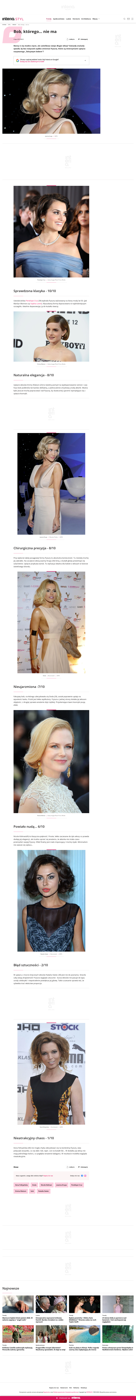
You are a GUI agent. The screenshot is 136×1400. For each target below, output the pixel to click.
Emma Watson (20, 1191)
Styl (9, 24)
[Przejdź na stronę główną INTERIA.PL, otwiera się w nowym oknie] (8, 18)
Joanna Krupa (61, 1185)
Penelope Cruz (32, 300)
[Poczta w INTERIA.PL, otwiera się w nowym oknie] (128, 18)
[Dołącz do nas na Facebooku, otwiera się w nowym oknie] (82, 1176)
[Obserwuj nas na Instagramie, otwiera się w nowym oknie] (85, 1176)
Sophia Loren (36, 303)
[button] (96, 18)
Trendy (14, 24)
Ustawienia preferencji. (72, 1392)
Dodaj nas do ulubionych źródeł (39, 62)
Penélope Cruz (76, 1185)
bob (32, 1191)
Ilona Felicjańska (21, 1185)
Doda (34, 1185)
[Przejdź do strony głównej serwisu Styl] (19, 18)
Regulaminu (46, 1392)
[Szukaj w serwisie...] (124, 18)
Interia (4, 24)
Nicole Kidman (46, 1185)
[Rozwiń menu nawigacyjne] (132, 18)
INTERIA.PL (89, 1392)
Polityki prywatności (59, 1392)
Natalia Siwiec (43, 1191)
